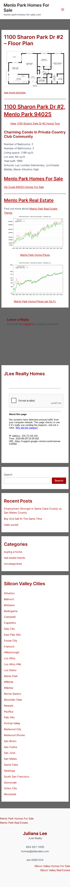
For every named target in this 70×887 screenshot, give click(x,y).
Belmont (9, 599)
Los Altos (9, 658)
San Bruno (10, 741)
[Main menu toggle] (62, 9)
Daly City (9, 628)
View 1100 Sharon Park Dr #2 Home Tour (35, 123)
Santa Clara (11, 764)
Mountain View (13, 699)
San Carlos (10, 747)
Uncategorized (13, 563)
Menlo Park (11, 676)
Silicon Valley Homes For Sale (52, 866)
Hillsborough (11, 652)
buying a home (13, 552)
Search (8, 474)
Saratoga (9, 770)
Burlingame (10, 611)
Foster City (10, 640)
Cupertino (10, 622)
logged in (28, 324)
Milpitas (8, 687)
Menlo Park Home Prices (35, 255)
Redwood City (12, 729)
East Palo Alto (12, 634)
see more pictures (15, 92)
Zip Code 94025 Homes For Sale (24, 187)
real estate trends (14, 557)
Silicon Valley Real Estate (55, 870)
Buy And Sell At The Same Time (23, 518)
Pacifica (8, 711)
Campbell (9, 617)
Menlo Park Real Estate (29, 200)
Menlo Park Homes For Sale (26, 8)
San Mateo (10, 758)
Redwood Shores (14, 735)
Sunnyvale (10, 782)
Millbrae (8, 682)
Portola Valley (12, 723)
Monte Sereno (12, 693)
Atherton (9, 593)
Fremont (9, 646)
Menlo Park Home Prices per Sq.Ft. (35, 301)
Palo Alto (9, 717)
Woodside (10, 794)
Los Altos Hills (12, 664)
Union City (10, 788)
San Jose (9, 752)
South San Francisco (16, 776)
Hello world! (11, 525)
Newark (8, 705)
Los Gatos (10, 670)
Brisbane (9, 605)
